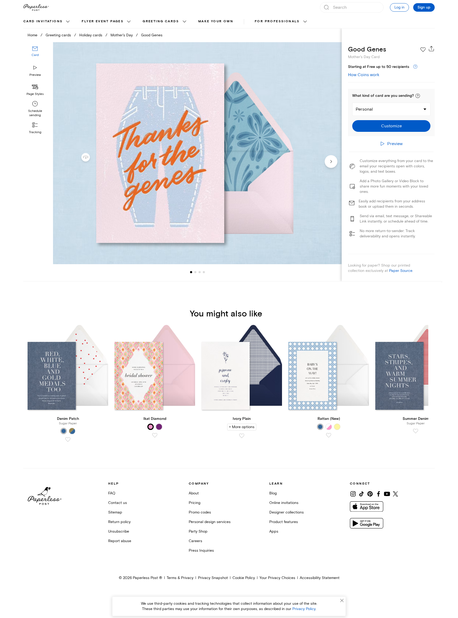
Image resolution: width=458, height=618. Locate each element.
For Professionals (277, 21)
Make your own (215, 21)
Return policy (119, 522)
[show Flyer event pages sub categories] (129, 21)
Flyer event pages (103, 21)
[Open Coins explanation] (415, 66)
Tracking (35, 132)
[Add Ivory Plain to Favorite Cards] (242, 436)
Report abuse (119, 541)
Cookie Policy (243, 578)
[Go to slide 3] (195, 272)
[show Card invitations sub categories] (68, 21)
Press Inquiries (201, 550)
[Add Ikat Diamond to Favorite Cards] (155, 435)
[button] (417, 95)
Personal (364, 109)
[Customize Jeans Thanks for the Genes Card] (197, 153)
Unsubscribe (118, 531)
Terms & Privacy (180, 578)
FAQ (111, 493)
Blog (273, 493)
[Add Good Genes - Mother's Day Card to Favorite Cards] (423, 49)
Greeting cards (161, 21)
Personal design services (210, 522)
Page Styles (35, 94)
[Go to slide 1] (191, 272)
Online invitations (283, 503)
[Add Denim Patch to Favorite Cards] (68, 439)
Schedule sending (35, 113)
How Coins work (363, 74)
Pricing (194, 503)
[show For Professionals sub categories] (305, 21)
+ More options (241, 427)
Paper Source (400, 270)
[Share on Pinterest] (370, 494)
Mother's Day (122, 35)
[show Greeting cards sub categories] (184, 21)
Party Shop (198, 531)
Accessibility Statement (320, 578)
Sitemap (115, 512)
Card (35, 55)
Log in (399, 7)
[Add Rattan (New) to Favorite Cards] (328, 435)
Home (32, 35)
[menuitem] (47, 21)
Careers (195, 541)
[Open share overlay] (431, 48)
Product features (283, 522)
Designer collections (286, 512)
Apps (273, 531)
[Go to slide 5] (204, 272)
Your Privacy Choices (277, 578)
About (194, 493)
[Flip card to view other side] (90, 157)
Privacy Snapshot (213, 578)
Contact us (117, 503)
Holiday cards (90, 35)
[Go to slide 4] (200, 272)
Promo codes (200, 512)
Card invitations (43, 21)
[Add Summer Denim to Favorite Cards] (415, 431)
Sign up (423, 7)
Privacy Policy (303, 609)
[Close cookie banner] (342, 600)
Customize (391, 126)
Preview (35, 75)
